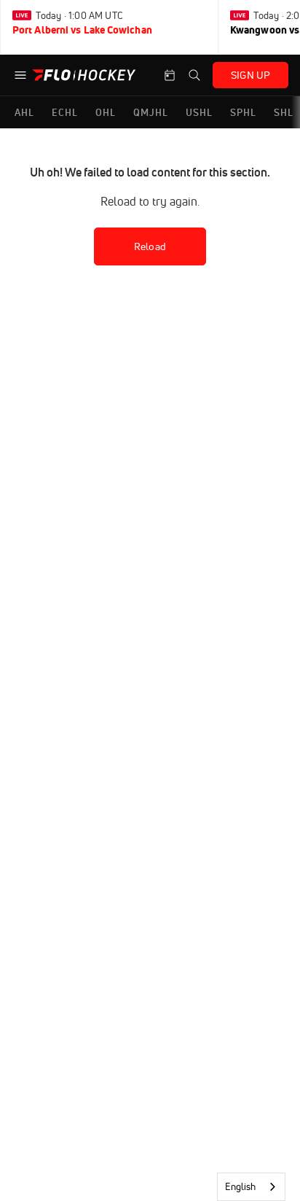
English (240, 1186)
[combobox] (251, 1187)
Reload (150, 246)
